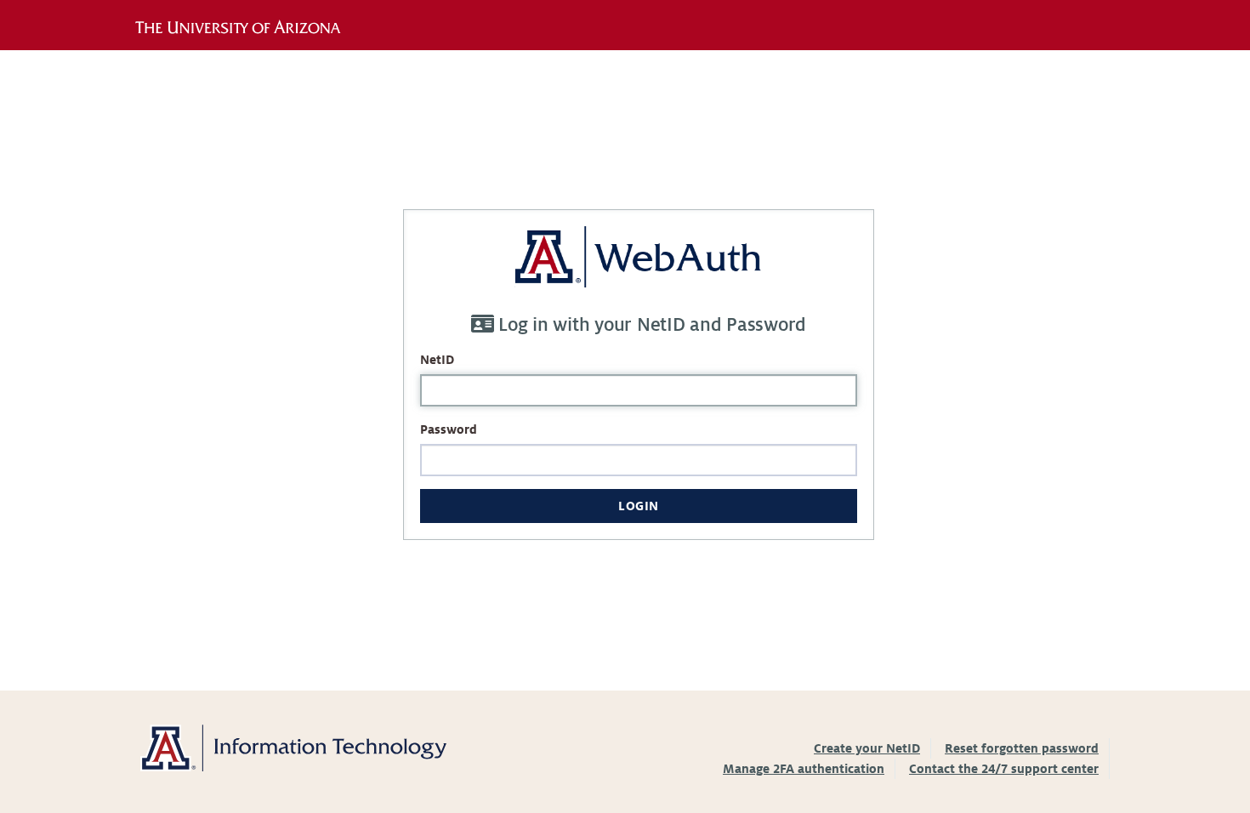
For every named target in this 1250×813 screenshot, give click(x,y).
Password (448, 429)
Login (638, 506)
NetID (437, 360)
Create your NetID (867, 748)
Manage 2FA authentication (803, 769)
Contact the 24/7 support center (1004, 769)
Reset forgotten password (1022, 748)
